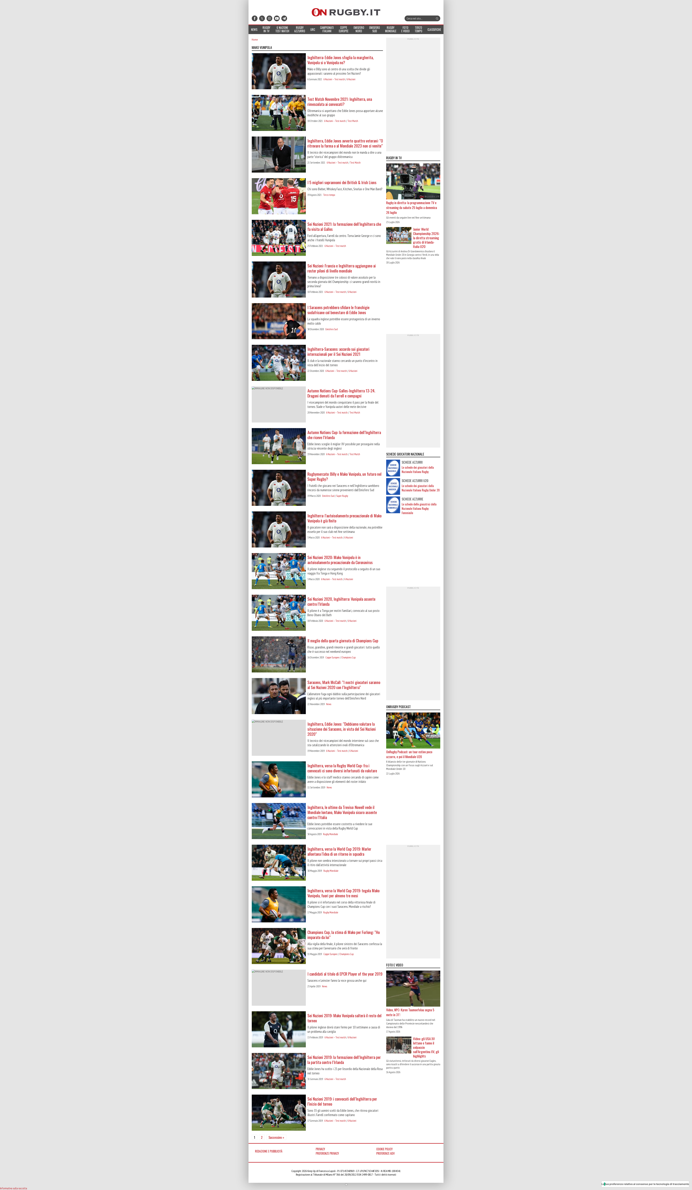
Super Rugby (342, 496)
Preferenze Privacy (327, 1153)
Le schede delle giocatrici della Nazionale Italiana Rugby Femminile (419, 508)
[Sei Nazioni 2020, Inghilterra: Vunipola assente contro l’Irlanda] (279, 613)
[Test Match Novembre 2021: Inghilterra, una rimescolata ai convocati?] (279, 113)
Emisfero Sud (331, 329)
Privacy (320, 1149)
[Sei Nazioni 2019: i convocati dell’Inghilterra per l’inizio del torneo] (279, 1113)
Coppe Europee (332, 657)
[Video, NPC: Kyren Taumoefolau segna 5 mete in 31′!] (413, 989)
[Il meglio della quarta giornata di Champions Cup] (279, 654)
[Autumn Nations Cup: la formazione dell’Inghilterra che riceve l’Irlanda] (279, 446)
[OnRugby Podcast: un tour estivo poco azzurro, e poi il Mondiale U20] (413, 730)
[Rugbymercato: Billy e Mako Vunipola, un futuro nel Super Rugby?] (279, 488)
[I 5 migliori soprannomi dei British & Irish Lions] (279, 196)
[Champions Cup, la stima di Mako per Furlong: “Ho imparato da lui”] (279, 946)
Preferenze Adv (385, 1153)
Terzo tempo (329, 195)
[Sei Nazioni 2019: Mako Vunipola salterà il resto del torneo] (279, 1029)
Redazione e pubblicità (268, 1151)
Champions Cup (348, 657)
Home (255, 39)
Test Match (352, 121)
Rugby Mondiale (330, 834)
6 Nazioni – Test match (334, 79)
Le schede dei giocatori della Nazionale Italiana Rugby (418, 469)
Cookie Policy (384, 1149)
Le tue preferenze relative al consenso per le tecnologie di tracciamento (645, 1183)
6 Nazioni (351, 79)
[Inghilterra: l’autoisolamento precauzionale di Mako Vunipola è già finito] (279, 529)
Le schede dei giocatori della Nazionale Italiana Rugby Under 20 (421, 488)
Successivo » (276, 1137)
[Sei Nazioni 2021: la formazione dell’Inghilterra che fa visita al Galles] (279, 238)
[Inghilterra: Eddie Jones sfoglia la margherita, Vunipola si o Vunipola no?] (279, 71)
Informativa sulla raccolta (13, 1188)
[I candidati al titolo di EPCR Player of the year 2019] (279, 988)
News (328, 704)
